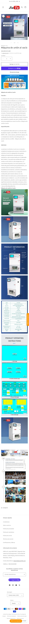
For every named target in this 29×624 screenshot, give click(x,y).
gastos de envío (5, 53)
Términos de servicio (8, 539)
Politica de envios (7, 535)
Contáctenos (6, 522)
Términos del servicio (11, 618)
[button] (3, 7)
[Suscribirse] (24, 574)
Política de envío (20, 618)
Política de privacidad (8, 528)
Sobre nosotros (7, 525)
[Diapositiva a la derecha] (18, 42)
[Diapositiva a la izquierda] (11, 42)
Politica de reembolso (8, 532)
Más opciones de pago (14, 72)
